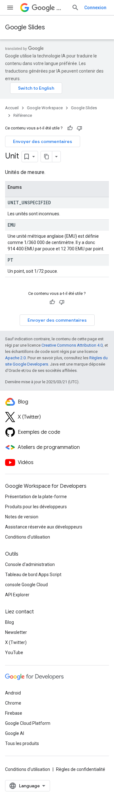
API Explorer (17, 594)
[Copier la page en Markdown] (46, 156)
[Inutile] (79, 128)
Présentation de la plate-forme (36, 496)
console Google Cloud (26, 584)
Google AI (14, 733)
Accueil (12, 107)
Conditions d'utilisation (27, 537)
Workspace (61, 7)
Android (13, 692)
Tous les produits (22, 743)
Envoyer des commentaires (42, 141)
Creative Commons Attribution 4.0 (72, 345)
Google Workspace (45, 107)
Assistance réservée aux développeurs (43, 526)
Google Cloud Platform (27, 723)
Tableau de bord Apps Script (33, 574)
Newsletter (16, 632)
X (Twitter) (16, 642)
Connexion (95, 7)
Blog (9, 622)
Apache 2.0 (15, 357)
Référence (22, 115)
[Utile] (70, 128)
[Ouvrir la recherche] (75, 7)
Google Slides (25, 27)
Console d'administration (30, 564)
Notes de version (21, 516)
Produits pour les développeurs (36, 506)
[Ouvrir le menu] (10, 7)
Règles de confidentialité (80, 769)
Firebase (13, 713)
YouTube (14, 652)
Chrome (13, 703)
